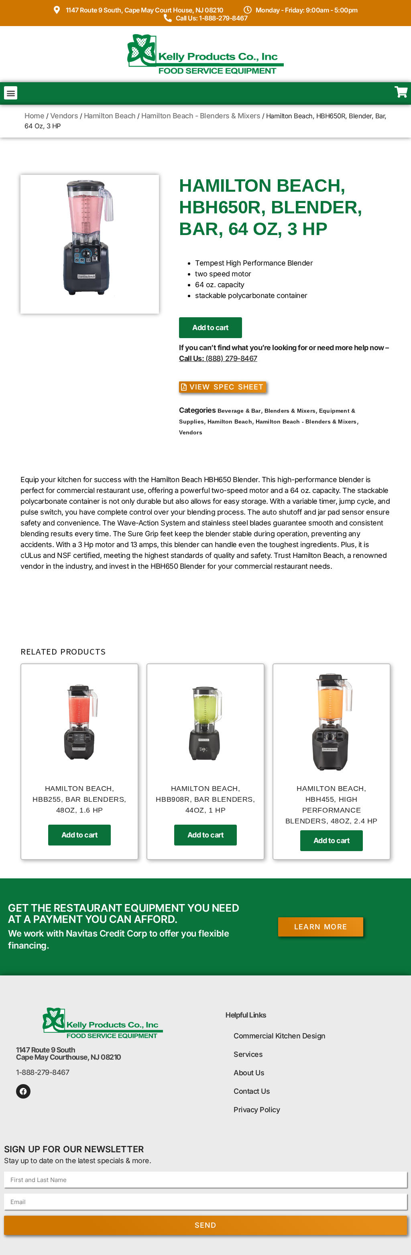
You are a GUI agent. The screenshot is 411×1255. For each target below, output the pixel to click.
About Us (249, 1072)
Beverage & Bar (239, 411)
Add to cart (210, 327)
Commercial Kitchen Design (280, 1036)
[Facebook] (23, 1091)
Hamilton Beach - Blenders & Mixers (200, 116)
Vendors (64, 116)
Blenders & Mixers (290, 411)
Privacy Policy (257, 1109)
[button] (10, 92)
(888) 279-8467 (231, 358)
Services (248, 1054)
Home (34, 116)
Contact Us (252, 1091)
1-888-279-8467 (42, 1072)
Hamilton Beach (110, 116)
